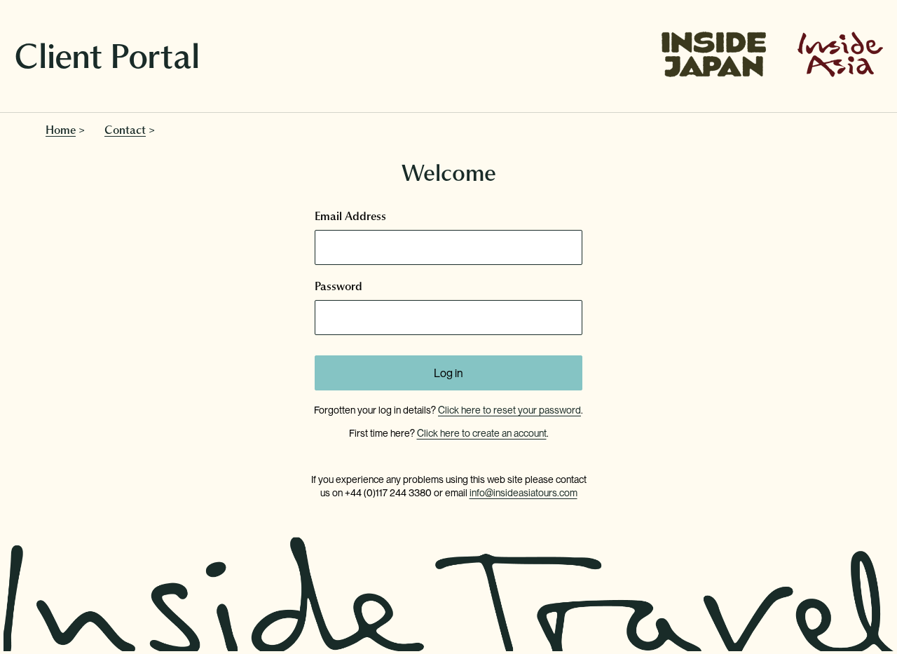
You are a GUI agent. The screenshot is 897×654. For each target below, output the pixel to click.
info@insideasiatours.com (523, 492)
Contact (125, 129)
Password (338, 286)
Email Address (350, 216)
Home (61, 129)
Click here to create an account (482, 433)
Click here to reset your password (509, 410)
